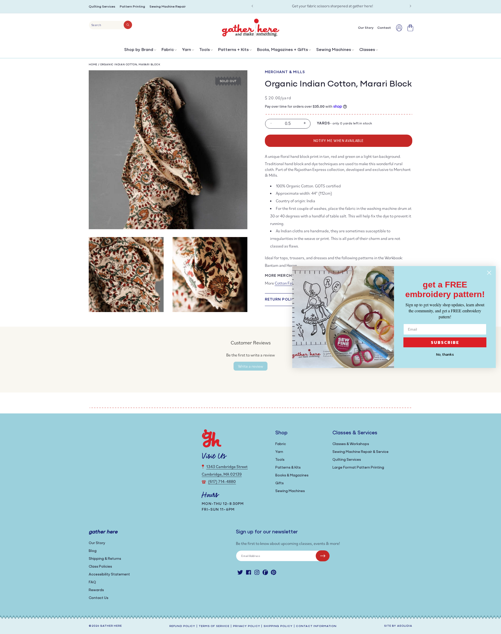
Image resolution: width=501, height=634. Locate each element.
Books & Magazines (291, 475)
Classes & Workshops (350, 444)
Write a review (250, 366)
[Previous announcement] (252, 6)
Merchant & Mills (285, 72)
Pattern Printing (132, 6)
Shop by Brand (138, 50)
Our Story (97, 543)
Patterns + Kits (233, 50)
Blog (93, 551)
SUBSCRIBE (445, 342)
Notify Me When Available (338, 140)
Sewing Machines (333, 50)
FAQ (92, 582)
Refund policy (182, 626)
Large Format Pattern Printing (358, 468)
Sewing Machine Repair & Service (360, 452)
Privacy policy (246, 626)
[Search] (128, 25)
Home (93, 64)
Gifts (279, 483)
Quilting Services (102, 6)
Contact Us (98, 598)
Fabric (168, 50)
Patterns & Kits (288, 468)
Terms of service (214, 626)
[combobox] (110, 25)
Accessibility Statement (109, 575)
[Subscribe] (323, 555)
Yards (323, 123)
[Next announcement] (410, 6)
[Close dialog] (489, 272)
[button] (139, 51)
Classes (367, 50)
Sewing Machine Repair (168, 6)
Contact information (316, 626)
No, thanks (445, 354)
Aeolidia (404, 626)
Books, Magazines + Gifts (282, 50)
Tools (204, 50)
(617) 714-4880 (222, 481)
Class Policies (100, 567)
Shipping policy (278, 626)
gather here (111, 626)
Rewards (96, 590)
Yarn (186, 50)
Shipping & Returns (105, 559)
